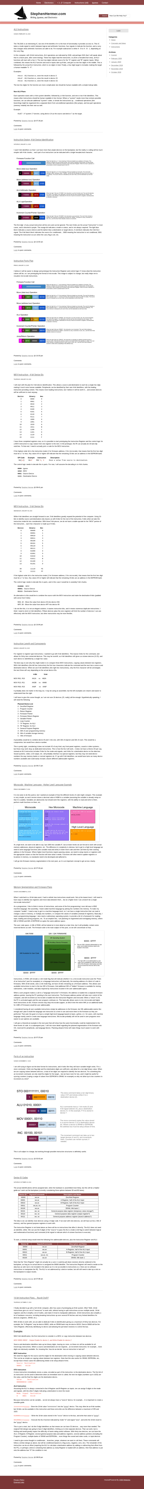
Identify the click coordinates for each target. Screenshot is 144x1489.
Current (114, 55)
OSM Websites (124, 1480)
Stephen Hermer (28, 121)
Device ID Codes (21, 1177)
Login (16, 129)
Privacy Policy (19, 1480)
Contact (105, 3)
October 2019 (116, 72)
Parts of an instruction (24, 1056)
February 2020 (116, 58)
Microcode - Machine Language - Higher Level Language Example (43, 784)
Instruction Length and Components (30, 643)
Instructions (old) (81, 3)
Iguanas (95, 3)
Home (38, 3)
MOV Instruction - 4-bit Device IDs (28, 374)
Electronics (48, 3)
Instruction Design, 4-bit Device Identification (33, 139)
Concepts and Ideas (118, 43)
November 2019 (117, 69)
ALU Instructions (21, 29)
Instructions (115, 47)
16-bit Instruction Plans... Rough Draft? (31, 1297)
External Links (19, 1482)
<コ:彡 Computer (64, 3)
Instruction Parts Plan (23, 260)
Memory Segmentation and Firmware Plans (33, 887)
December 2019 (117, 65)
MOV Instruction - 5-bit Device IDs (28, 506)
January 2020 (116, 62)
